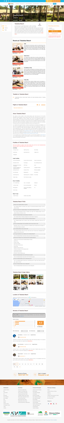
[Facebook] (4, 1)
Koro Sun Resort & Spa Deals (22, 392)
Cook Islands (6, 392)
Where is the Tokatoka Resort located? (21, 204)
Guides (51, 3)
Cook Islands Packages (36, 392)
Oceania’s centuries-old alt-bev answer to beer (30, 133)
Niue (4, 399)
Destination (6, 387)
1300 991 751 (57, 1)
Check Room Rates (18, 51)
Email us (50, 1)
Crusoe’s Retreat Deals (21, 398)
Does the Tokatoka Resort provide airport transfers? (23, 214)
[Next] (20, 367)
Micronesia (5, 395)
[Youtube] (6, 1)
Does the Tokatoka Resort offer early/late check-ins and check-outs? (26, 223)
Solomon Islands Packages (37, 403)
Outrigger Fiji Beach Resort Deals (23, 395)
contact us (22, 316)
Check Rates (55, 31)
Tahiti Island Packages (36, 405)
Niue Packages (35, 399)
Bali (4, 391)
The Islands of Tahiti (7, 405)
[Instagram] (11, 1)
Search (55, 3)
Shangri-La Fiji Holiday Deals (22, 391)
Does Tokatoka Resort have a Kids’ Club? (21, 228)
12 (17, 366)
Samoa (5, 402)
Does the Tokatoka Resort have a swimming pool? (23, 258)
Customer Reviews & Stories (52, 391)
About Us (48, 392)
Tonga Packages (35, 406)
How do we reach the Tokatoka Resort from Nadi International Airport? (26, 209)
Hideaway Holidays (51, 387)
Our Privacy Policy (50, 398)
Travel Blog (46, 3)
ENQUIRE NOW (55, 33)
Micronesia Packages (36, 395)
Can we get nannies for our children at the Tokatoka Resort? (24, 233)
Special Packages (36, 3)
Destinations (22, 3)
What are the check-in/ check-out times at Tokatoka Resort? (24, 218)
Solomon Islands (6, 403)
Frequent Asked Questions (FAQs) (52, 395)
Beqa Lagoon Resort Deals (22, 399)
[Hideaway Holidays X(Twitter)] (9, 1)
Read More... (31, 350)
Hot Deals (17, 3)
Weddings (41, 3)
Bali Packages (35, 391)
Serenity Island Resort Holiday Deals (24, 402)
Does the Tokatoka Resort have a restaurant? (21, 263)
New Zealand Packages (36, 398)
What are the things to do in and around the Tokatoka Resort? (25, 237)
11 (14, 366)
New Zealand (6, 398)
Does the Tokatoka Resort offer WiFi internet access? (23, 254)
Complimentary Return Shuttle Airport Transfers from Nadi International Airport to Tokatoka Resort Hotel (30, 98)
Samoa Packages (35, 402)
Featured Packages (29, 3)
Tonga (4, 406)
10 (42, 364)
